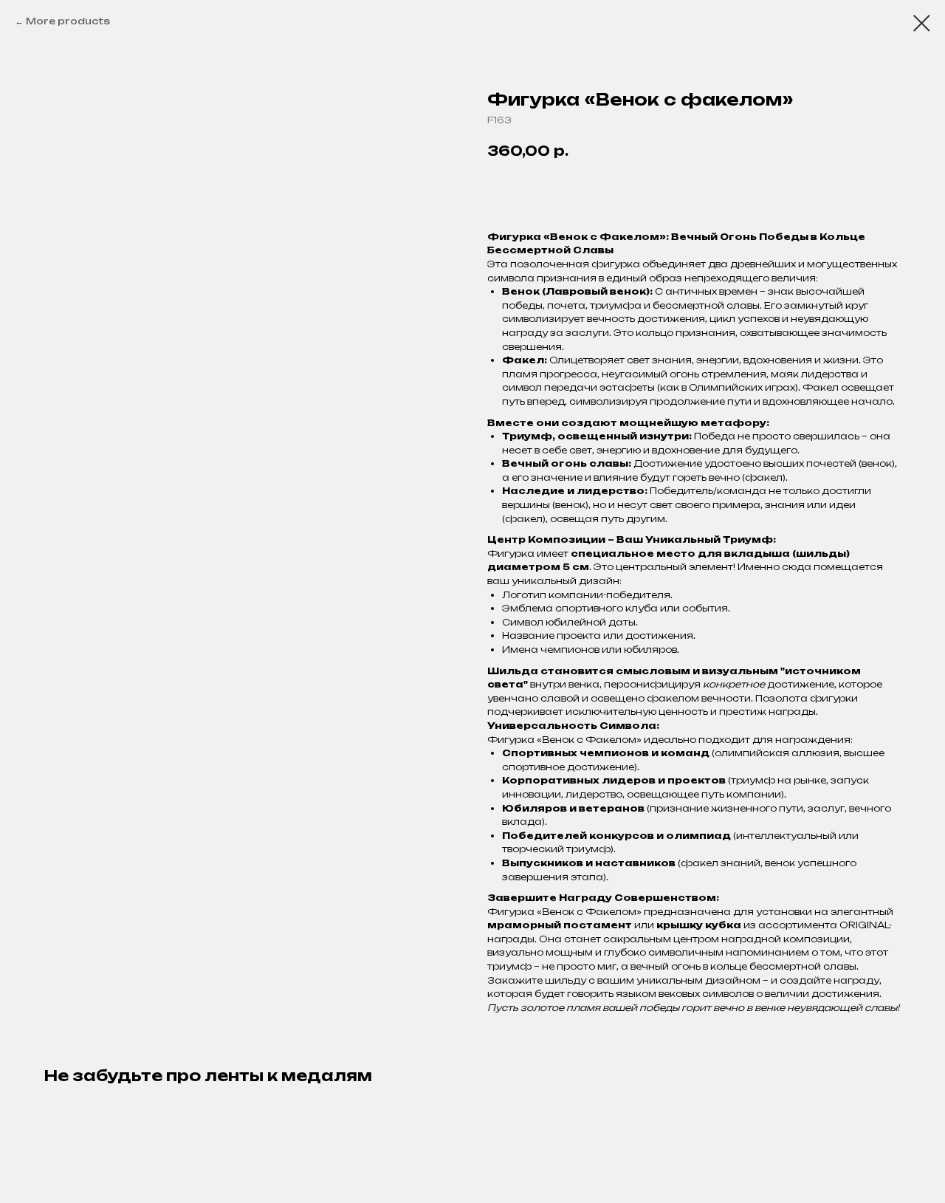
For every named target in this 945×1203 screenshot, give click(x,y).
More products (68, 21)
